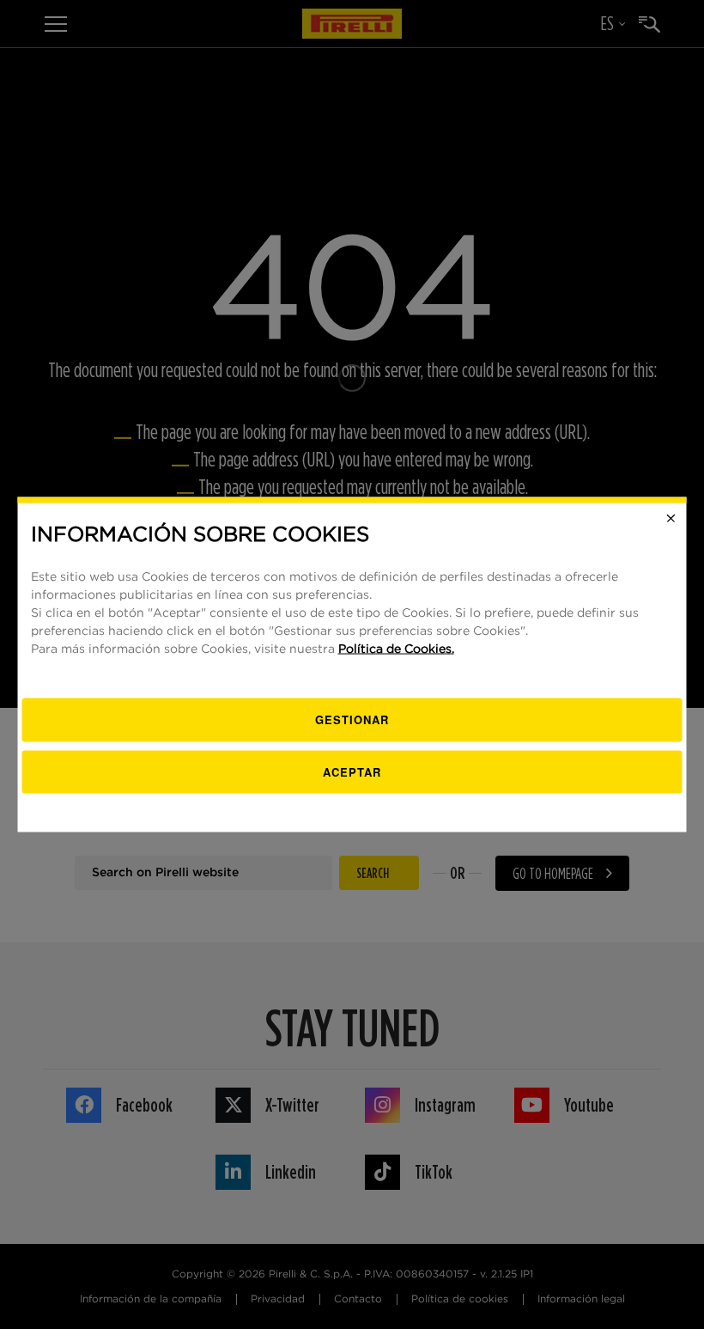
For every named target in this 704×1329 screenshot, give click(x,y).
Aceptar (352, 771)
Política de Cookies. (396, 649)
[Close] (671, 518)
